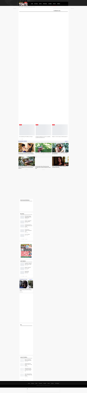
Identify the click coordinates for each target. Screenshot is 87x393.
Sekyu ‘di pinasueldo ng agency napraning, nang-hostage (28, 375)
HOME (32, 3)
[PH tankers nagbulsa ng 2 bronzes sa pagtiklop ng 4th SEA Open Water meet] (43, 129)
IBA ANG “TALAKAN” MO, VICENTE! (28, 268)
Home (29, 383)
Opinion (52, 383)
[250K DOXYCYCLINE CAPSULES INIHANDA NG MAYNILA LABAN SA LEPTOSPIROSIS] (22, 369)
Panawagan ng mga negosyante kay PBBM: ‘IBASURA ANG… (28, 217)
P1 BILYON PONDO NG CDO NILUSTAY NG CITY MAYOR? (28, 226)
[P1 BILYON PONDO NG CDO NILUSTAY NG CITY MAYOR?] (22, 226)
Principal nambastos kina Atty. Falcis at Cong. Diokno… (28, 364)
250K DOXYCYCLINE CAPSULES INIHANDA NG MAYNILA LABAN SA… (28, 369)
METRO (40, 3)
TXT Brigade (57, 383)
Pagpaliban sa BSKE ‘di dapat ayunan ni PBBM (28, 264)
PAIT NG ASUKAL (27, 234)
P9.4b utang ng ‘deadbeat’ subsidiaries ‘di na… (28, 230)
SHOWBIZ (50, 3)
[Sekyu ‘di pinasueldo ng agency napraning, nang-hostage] (22, 375)
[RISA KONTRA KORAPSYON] (22, 272)
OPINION (58, 3)
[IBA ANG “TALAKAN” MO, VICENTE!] (22, 268)
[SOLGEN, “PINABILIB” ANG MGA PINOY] (22, 221)
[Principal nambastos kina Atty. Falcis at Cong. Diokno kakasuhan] (22, 364)
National (32, 383)
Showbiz (45, 383)
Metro (36, 383)
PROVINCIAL (45, 3)
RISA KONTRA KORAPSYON (27, 272)
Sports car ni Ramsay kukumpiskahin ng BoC (28, 360)
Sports (49, 383)
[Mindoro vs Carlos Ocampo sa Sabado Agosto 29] (60, 129)
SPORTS (54, 3)
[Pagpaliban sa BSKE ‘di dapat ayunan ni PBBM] (22, 264)
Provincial (40, 383)
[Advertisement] (14, 22)
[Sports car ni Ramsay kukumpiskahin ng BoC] (22, 360)
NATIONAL (36, 3)
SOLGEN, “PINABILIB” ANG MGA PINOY (28, 221)
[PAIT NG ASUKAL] (22, 235)
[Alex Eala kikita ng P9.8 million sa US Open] (27, 129)
